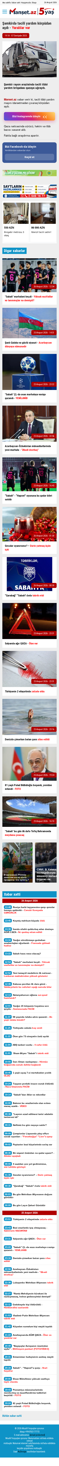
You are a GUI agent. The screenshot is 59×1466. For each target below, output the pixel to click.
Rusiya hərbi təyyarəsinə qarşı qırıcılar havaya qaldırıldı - (29, 910)
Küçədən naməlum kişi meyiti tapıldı (28, 1326)
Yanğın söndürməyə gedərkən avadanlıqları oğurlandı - (27, 943)
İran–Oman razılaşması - (26, 1063)
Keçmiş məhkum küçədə (25, 920)
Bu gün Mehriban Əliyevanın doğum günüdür (28, 1196)
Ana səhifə (6, 2)
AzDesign (22, 1451)
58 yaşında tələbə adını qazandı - (28, 1018)
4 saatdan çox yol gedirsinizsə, (25, 1165)
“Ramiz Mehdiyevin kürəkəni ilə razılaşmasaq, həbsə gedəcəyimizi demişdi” (27, 1295)
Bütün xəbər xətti (12, 1415)
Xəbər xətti (15, 2)
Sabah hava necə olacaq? (23, 953)
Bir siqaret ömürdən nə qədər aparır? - (29, 1154)
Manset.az (10, 99)
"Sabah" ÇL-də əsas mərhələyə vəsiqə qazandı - (29, 1248)
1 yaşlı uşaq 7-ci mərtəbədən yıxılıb (27, 1074)
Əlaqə (34, 2)
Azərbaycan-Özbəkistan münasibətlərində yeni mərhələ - (25, 1272)
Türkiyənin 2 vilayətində (29, 1219)
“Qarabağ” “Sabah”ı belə (28, 1185)
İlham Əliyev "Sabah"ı (27, 1053)
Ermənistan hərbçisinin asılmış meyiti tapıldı (28, 1358)
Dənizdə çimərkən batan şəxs (27, 1259)
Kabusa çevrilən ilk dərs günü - (28, 985)
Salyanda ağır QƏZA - (25, 1238)
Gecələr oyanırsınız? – (28, 1176)
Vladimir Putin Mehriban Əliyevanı (27, 1317)
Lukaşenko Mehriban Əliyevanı (28, 1284)
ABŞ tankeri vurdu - (26, 1044)
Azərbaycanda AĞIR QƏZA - (27, 1336)
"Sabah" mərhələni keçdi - (27, 963)
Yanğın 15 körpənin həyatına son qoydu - (26, 1007)
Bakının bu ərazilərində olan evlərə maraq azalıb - (27, 1104)
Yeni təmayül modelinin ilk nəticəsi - (28, 974)
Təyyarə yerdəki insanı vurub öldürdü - (29, 1085)
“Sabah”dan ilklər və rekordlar (25, 1094)
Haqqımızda (26, 2)
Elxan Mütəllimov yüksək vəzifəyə (27, 1380)
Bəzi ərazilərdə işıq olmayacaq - (25, 1229)
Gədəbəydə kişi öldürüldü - (23, 1306)
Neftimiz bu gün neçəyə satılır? (26, 1125)
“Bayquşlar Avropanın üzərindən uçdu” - (26, 1347)
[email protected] (37, 1435)
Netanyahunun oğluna (25, 996)
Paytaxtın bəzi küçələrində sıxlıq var (28, 1144)
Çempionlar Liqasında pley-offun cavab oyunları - (28, 1135)
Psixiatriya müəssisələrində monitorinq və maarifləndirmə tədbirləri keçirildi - (25, 1392)
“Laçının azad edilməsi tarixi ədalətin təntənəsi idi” (28, 1115)
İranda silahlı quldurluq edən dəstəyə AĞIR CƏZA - (28, 930)
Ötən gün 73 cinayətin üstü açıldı (27, 1036)
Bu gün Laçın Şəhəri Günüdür (25, 1205)
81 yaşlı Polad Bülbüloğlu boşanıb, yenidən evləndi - (27, 1405)
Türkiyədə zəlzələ (23, 1027)
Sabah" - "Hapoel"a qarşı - (25, 1369)
